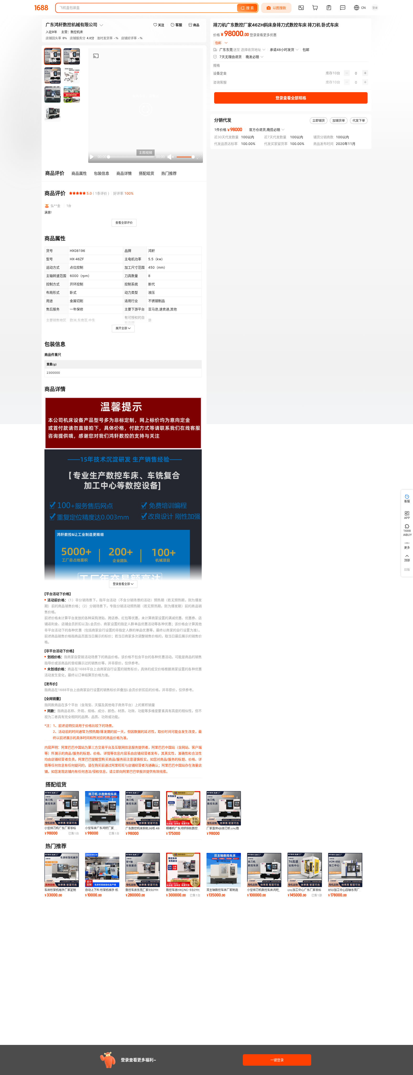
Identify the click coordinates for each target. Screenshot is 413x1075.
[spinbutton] (356, 73)
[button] (145, 109)
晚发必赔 (252, 57)
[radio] (70, 193)
